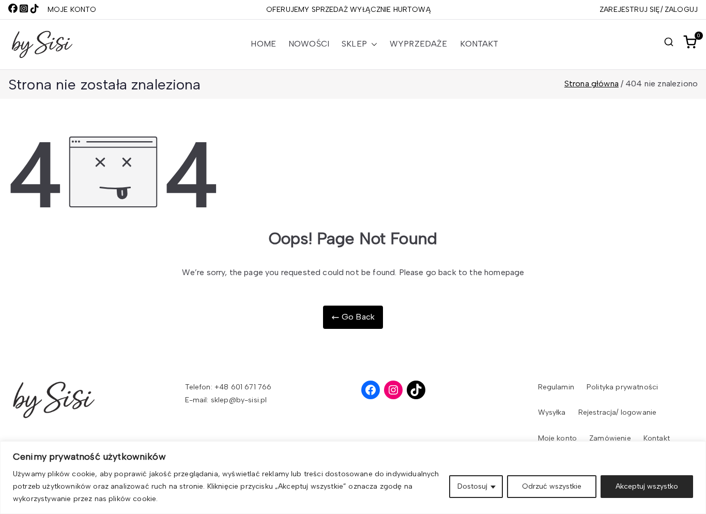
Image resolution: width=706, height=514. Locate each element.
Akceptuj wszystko (647, 486)
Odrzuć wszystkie (551, 486)
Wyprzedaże (419, 44)
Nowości (308, 44)
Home (263, 44)
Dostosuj (472, 486)
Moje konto (557, 438)
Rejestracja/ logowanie (617, 412)
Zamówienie (610, 438)
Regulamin (556, 387)
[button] (372, 44)
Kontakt (479, 44)
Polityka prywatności (622, 387)
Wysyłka (552, 412)
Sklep (354, 44)
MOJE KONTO (72, 9)
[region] (353, 477)
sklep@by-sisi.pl (239, 400)
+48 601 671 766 (242, 387)
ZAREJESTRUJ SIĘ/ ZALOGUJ (649, 9)
